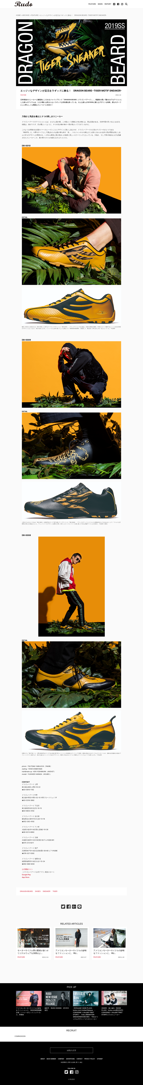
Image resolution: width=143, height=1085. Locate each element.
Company (61, 1059)
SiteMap (100, 1059)
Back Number (51, 1059)
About (42, 1059)
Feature (92, 4)
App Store (25, 877)
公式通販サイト (27, 869)
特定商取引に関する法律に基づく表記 (71, 1062)
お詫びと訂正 (71, 1050)
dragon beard (26, 891)
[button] (18, 998)
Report (108, 4)
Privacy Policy (89, 1059)
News (100, 4)
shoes (38, 891)
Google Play (26, 875)
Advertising (70, 1059)
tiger (55, 891)
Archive (25, 15)
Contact (79, 1059)
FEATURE (34, 15)
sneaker (46, 891)
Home (18, 15)
